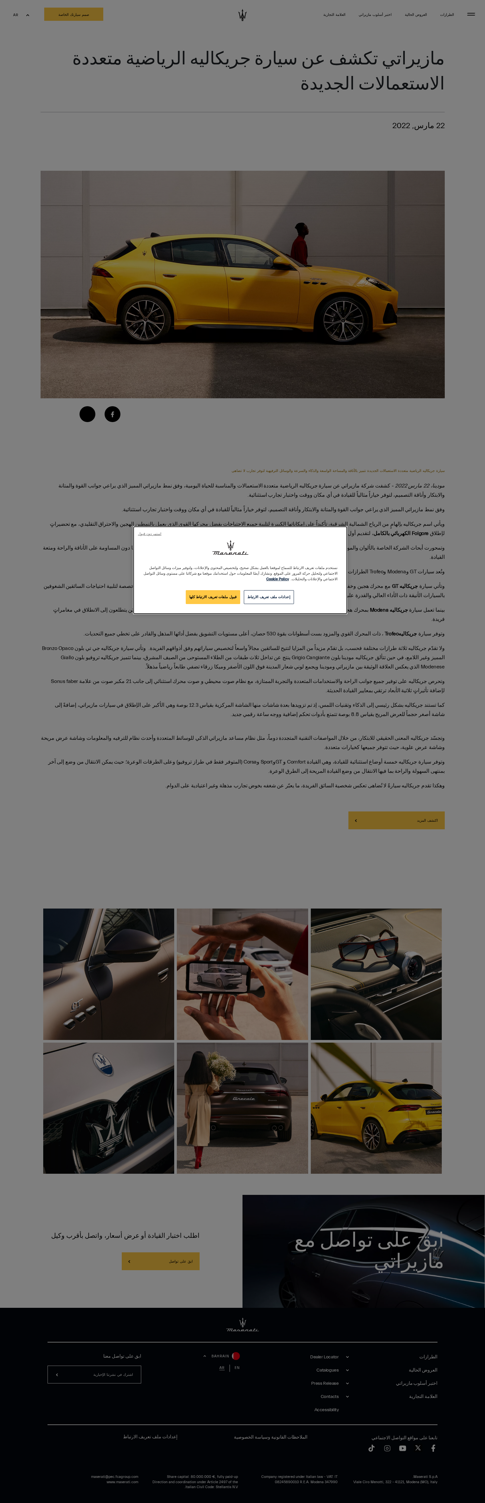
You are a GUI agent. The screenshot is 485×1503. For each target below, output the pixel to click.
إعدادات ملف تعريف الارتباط (268, 597)
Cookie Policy (277, 579)
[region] (240, 570)
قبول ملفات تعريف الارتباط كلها (213, 597)
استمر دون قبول (149, 534)
